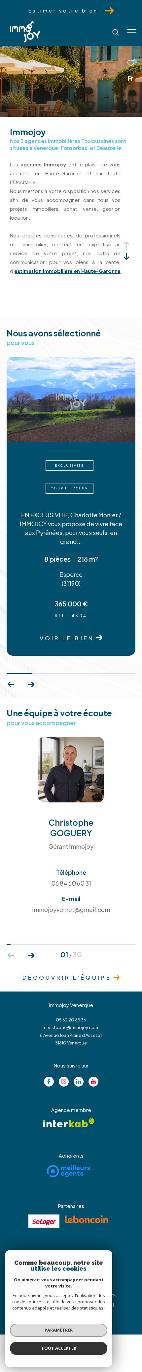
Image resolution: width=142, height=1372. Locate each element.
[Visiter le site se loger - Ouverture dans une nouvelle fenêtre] (43, 1184)
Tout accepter (58, 1348)
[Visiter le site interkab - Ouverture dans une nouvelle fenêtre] (68, 1086)
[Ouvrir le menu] (132, 29)
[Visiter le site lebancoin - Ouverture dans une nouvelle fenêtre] (86, 1183)
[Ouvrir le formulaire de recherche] (115, 32)
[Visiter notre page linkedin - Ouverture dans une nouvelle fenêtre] (79, 1045)
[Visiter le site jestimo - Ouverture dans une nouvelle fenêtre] (69, 1234)
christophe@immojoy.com (71, 990)
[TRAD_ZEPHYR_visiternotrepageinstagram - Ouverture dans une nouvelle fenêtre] (64, 1045)
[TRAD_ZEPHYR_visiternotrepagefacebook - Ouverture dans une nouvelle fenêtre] (49, 1045)
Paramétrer (59, 1330)
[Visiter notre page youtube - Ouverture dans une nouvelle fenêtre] (93, 1045)
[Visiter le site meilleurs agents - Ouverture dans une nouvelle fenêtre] (68, 1134)
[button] (30, 647)
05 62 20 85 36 (71, 983)
